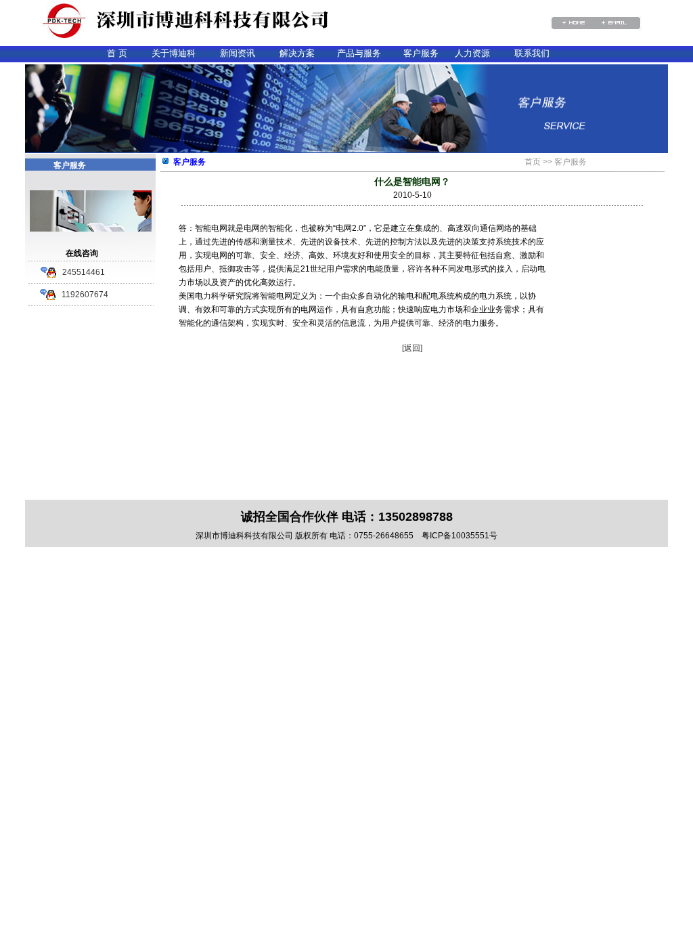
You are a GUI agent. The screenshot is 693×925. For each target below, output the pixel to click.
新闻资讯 (237, 53)
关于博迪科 (174, 53)
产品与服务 (359, 53)
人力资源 (472, 53)
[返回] (412, 348)
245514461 (83, 272)
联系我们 (532, 53)
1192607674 (85, 294)
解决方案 (297, 53)
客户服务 (421, 53)
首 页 (117, 53)
